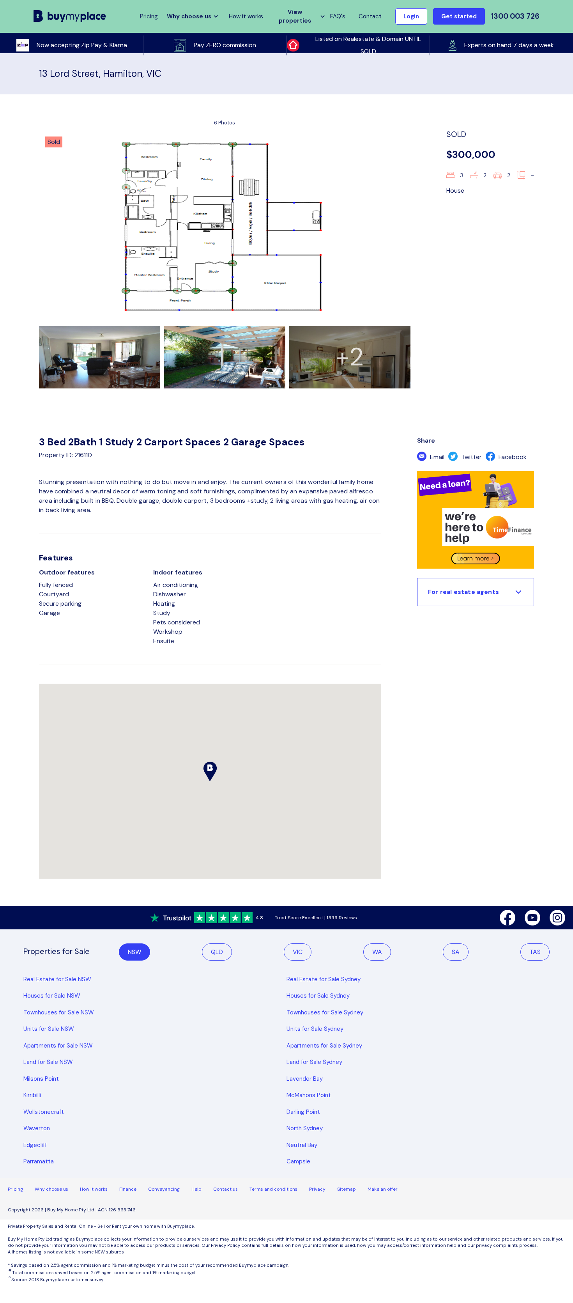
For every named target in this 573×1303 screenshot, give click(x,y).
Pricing (15, 1189)
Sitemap (346, 1189)
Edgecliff (35, 1145)
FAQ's (337, 16)
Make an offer (383, 1189)
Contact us (225, 1189)
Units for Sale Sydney (314, 1029)
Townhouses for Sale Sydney (324, 1012)
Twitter (471, 457)
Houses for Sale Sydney (318, 996)
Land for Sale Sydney (314, 1062)
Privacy (317, 1189)
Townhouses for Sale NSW (58, 1012)
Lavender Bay (304, 1079)
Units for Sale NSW (48, 1029)
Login (411, 16)
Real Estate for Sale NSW (57, 979)
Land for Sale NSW (48, 1062)
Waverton (36, 1128)
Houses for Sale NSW (51, 996)
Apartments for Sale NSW (58, 1045)
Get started (459, 16)
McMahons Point (308, 1095)
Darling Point (303, 1112)
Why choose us (51, 1189)
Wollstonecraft (43, 1112)
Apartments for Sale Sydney (324, 1045)
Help (196, 1189)
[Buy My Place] (70, 16)
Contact (370, 16)
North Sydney (304, 1128)
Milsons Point (41, 1079)
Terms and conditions (273, 1189)
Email (436, 457)
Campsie (298, 1161)
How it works (246, 16)
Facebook (512, 457)
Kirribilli (32, 1095)
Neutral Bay (301, 1145)
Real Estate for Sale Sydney (323, 979)
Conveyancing (164, 1189)
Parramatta (38, 1161)
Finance (127, 1189)
